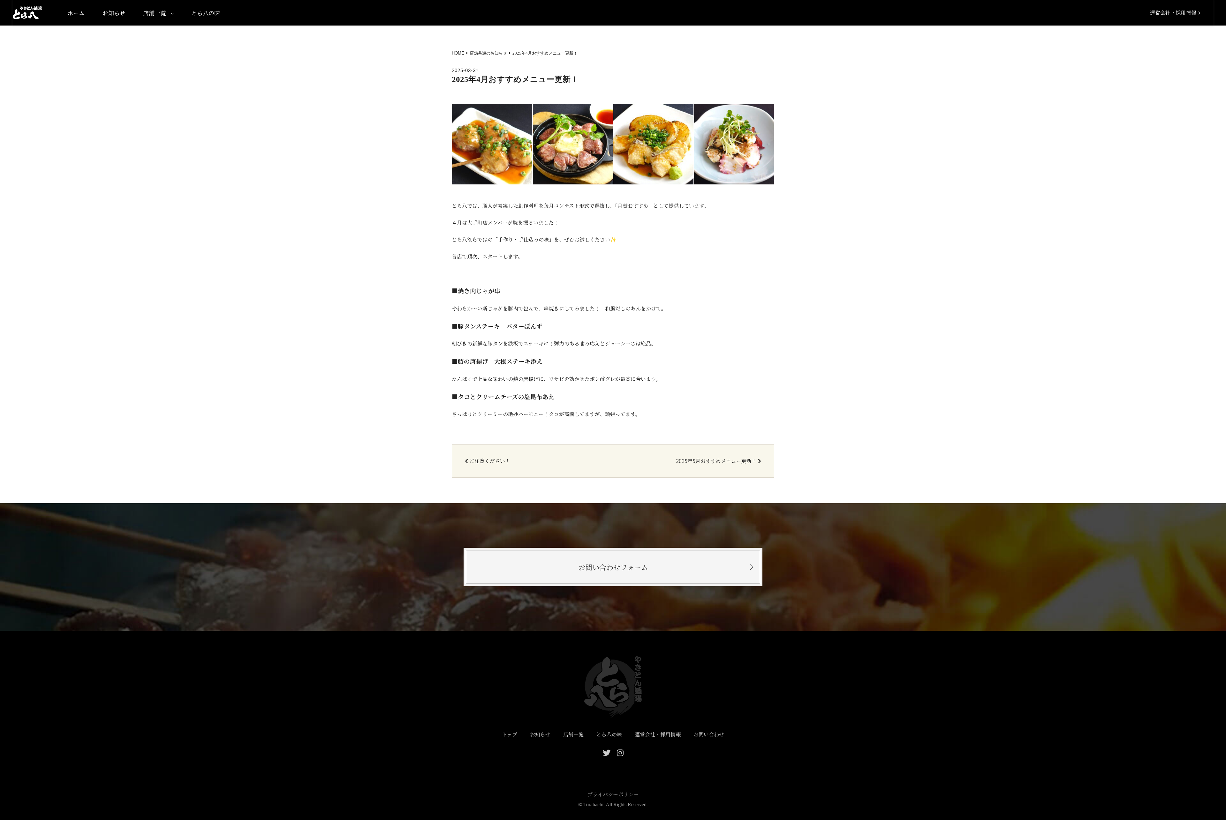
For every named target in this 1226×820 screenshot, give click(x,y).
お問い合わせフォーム (613, 567)
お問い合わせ (708, 734)
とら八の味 (205, 13)
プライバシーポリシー (613, 794)
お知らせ (113, 13)
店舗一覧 (154, 13)
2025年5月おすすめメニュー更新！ (716, 461)
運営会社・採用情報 (1173, 12)
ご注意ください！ (489, 461)
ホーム (76, 13)
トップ (509, 734)
